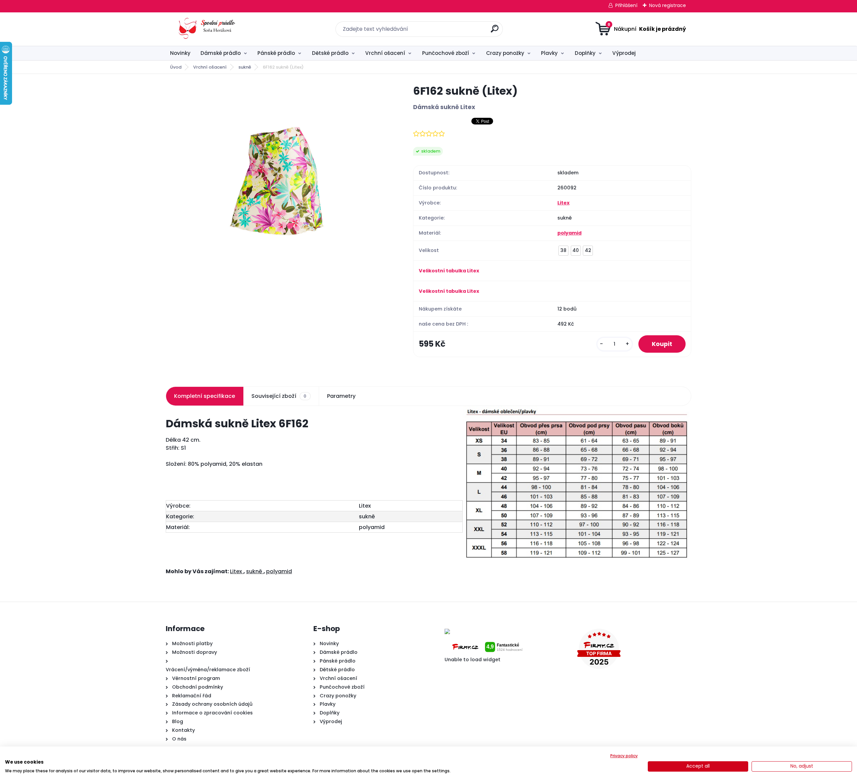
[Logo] (207, 29)
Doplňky (585, 53)
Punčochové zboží (445, 53)
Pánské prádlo (276, 53)
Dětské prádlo (330, 53)
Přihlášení (626, 5)
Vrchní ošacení (385, 53)
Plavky (549, 53)
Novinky (180, 53)
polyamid (569, 233)
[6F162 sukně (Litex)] (278, 184)
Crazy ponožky (505, 53)
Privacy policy (624, 756)
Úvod (175, 67)
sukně (244, 67)
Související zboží (278, 396)
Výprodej (624, 53)
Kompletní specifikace (204, 396)
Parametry (341, 396)
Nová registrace (667, 5)
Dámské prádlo (221, 53)
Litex (563, 202)
